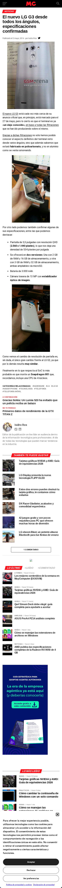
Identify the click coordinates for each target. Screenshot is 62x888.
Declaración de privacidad (43, 885)
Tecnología (26, 389)
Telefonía (40, 389)
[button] (57, 814)
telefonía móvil (12, 392)
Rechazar (31, 870)
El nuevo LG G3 (10, 113)
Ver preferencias (31, 879)
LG (48, 386)
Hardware (39, 386)
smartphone (10, 389)
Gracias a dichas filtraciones (17, 135)
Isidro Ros (32, 38)
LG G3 (55, 386)
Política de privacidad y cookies (19, 885)
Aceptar (31, 862)
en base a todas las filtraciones (42, 125)
